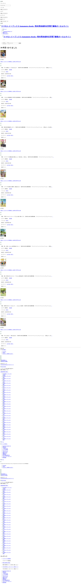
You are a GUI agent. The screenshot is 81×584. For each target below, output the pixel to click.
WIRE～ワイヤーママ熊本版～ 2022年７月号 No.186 (10, 270)
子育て (7, 71)
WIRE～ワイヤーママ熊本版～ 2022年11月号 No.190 (10, 150)
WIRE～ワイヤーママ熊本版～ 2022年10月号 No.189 (10, 180)
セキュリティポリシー (7, 456)
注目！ (12, 75)
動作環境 (4, 457)
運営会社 (4, 447)
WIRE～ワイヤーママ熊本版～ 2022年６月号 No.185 (10, 299)
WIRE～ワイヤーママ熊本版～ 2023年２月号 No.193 (10, 61)
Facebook (4, 351)
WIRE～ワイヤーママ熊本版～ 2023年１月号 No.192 (10, 91)
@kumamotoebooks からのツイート (7, 364)
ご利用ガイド (5, 448)
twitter (4, 352)
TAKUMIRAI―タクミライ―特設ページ (10, 566)
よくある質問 (5, 449)
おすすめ (8, 75)
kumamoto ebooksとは (8, 31)
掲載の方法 (5, 32)
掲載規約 (4, 454)
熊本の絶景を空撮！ (7, 562)
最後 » (5, 349)
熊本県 (10, 69)
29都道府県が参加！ (4, 371)
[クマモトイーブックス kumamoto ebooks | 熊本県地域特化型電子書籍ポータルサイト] (34, 26)
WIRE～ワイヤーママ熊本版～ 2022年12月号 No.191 (10, 121)
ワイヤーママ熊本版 (7, 558)
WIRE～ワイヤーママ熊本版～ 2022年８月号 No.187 (10, 240)
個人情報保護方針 (6, 455)
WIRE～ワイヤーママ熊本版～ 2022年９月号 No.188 (10, 210)
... (53, 156)
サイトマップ (5, 450)
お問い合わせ (5, 33)
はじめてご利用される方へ (8, 353)
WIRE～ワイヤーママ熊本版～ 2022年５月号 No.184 (10, 329)
